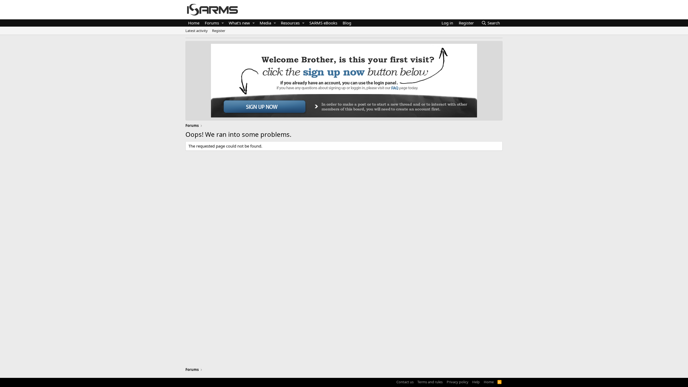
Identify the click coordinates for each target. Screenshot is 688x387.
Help (476, 381)
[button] (222, 23)
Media (265, 23)
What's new (239, 23)
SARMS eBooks (323, 23)
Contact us (405, 381)
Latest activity (196, 30)
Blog (347, 23)
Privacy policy (457, 381)
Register (218, 30)
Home (193, 23)
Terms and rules (430, 381)
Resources (290, 23)
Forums (212, 23)
